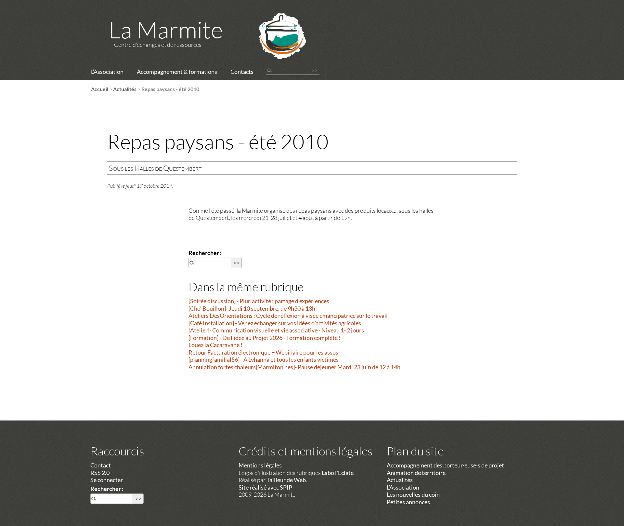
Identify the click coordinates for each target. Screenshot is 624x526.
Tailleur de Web (286, 479)
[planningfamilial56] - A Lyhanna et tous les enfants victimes (263, 359)
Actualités (124, 89)
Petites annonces (408, 502)
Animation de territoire (416, 472)
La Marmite (166, 29)
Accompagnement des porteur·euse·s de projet (445, 465)
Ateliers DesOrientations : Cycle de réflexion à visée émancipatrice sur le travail (288, 315)
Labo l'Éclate (338, 472)
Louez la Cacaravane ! (215, 344)
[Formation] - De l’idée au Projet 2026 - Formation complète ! (264, 337)
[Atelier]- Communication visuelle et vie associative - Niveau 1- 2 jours (276, 330)
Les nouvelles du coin (413, 494)
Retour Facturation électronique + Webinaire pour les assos (263, 352)
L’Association (107, 71)
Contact (100, 465)
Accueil (99, 89)
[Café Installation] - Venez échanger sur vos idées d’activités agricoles (274, 323)
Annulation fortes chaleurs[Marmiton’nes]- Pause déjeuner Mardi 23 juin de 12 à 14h (294, 367)
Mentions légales (260, 465)
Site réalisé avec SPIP (265, 487)
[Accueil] (273, 44)
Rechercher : (205, 252)
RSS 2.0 (100, 472)
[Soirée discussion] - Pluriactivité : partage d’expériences (258, 300)
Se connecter (106, 479)
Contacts (242, 71)
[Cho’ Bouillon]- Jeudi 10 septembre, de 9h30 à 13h (251, 308)
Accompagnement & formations (177, 71)
